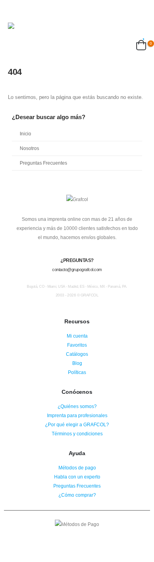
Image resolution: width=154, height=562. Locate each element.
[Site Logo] (33, 30)
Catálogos (77, 354)
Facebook (62, 535)
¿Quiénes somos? (77, 406)
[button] (15, 12)
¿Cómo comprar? (77, 494)
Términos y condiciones (77, 433)
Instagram (77, 535)
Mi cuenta (77, 335)
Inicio (25, 133)
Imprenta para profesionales (77, 415)
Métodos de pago (77, 467)
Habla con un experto (77, 476)
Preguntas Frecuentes (43, 162)
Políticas (77, 372)
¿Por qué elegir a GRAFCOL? (77, 424)
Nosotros (29, 148)
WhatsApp (92, 535)
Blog (77, 363)
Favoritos (77, 344)
